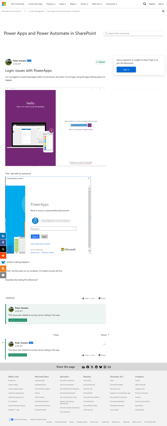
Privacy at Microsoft (141, 393)
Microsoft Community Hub (11, 11)
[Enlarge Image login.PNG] (55, 126)
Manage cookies (82, 422)
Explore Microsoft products (16, 406)
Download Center (40, 385)
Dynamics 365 (88, 389)
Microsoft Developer (116, 385)
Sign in (126, 69)
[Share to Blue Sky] (100, 366)
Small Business (88, 410)
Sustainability (139, 410)
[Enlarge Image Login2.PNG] (48, 215)
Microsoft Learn (115, 389)
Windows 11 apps (13, 410)
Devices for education (67, 385)
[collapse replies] (2, 342)
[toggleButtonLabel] (163, 11)
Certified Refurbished (41, 401)
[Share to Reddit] (96, 366)
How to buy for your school (68, 397)
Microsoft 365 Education (67, 393)
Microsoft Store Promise (42, 406)
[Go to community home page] (4, 4)
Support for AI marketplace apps (120, 393)
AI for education (65, 412)
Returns (37, 393)
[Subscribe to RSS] (105, 366)
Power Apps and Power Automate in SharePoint (63, 11)
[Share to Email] (109, 366)
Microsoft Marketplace (117, 401)
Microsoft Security (89, 385)
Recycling (126, 422)
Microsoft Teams (89, 401)
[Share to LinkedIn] (83, 366)
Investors (138, 397)
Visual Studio (114, 410)
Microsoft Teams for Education (69, 389)
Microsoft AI (87, 380)
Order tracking (39, 397)
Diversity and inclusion (142, 401)
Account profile (39, 380)
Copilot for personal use (15, 397)
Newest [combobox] (105, 335)
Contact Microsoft (60, 422)
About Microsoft (140, 385)
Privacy (71, 422)
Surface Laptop (13, 385)
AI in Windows (12, 401)
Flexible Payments (40, 410)
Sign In (161, 4)
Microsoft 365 (88, 393)
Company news (140, 389)
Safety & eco (116, 422)
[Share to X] (92, 366)
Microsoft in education (67, 380)
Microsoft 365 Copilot (90, 406)
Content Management (36, 11)
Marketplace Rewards (117, 406)
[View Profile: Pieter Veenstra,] (11, 309)
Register (152, 4)
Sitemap (49, 422)
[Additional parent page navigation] (24, 11)
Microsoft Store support (42, 389)
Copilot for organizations (16, 393)
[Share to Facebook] (87, 366)
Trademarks (105, 422)
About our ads (136, 422)
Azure (112, 380)
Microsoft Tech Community (118, 397)
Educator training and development (67, 402)
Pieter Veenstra (19, 60)
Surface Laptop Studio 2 (15, 389)
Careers (137, 380)
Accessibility (139, 406)
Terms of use (94, 422)
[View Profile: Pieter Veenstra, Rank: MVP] (8, 62)
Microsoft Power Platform (92, 397)
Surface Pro (12, 380)
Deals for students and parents (70, 408)
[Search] (144, 3)
